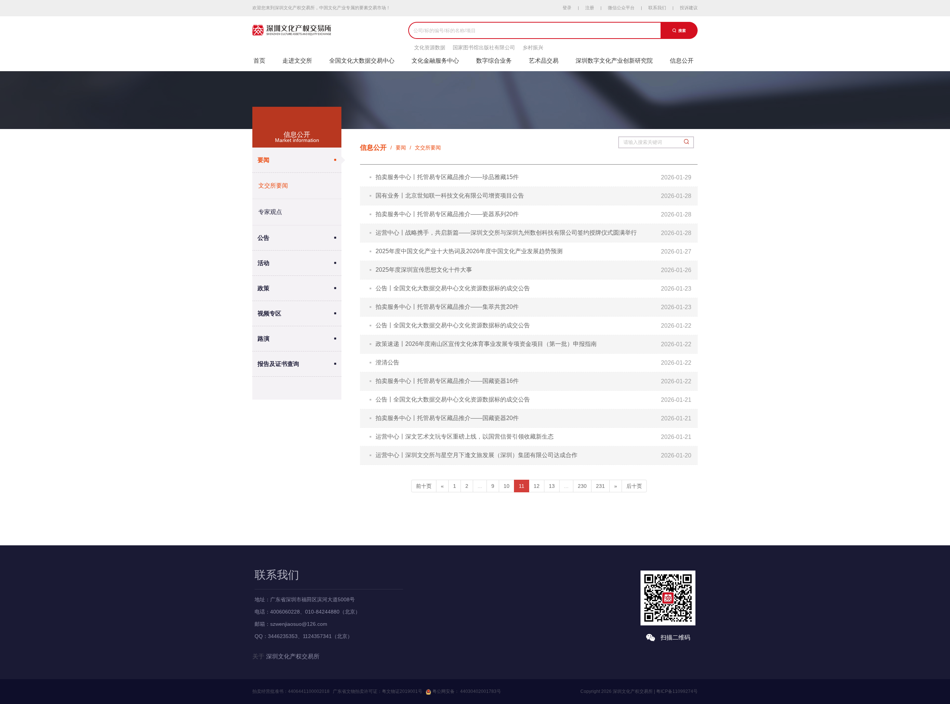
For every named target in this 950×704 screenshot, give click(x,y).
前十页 (424, 486)
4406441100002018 (309, 691)
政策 (263, 288)
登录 (567, 7)
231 (600, 486)
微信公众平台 (621, 7)
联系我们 (657, 7)
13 (552, 486)
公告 (263, 238)
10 (507, 486)
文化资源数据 (429, 47)
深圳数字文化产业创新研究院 (614, 60)
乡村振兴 (532, 47)
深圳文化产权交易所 (293, 656)
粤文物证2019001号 (402, 691)
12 (537, 486)
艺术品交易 (543, 60)
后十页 (634, 486)
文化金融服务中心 (435, 60)
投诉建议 (689, 7)
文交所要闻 (273, 185)
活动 (263, 263)
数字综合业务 (494, 60)
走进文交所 (297, 60)
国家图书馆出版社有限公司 (484, 47)
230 (582, 486)
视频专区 (269, 313)
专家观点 (270, 212)
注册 (589, 7)
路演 (263, 339)
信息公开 (682, 60)
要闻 (263, 160)
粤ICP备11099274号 (677, 691)
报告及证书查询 (278, 364)
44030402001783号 (480, 691)
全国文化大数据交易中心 (361, 60)
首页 (259, 60)
